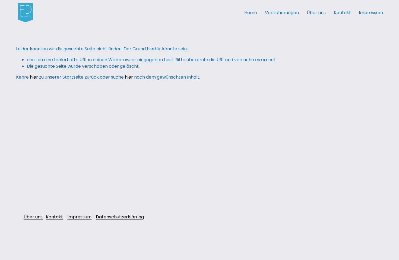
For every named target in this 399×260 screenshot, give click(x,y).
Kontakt (342, 13)
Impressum (371, 13)
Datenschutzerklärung (120, 217)
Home (250, 13)
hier (34, 77)
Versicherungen (282, 13)
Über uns (316, 13)
